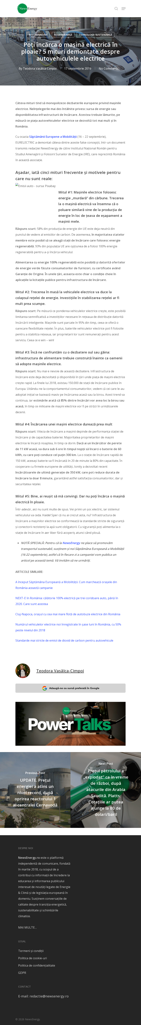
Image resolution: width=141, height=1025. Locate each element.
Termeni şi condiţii (31, 951)
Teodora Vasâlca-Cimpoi (40, 68)
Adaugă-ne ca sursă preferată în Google (74, 688)
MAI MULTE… (27, 927)
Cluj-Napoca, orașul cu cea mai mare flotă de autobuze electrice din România (67, 614)
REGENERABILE (63, 34)
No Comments (109, 68)
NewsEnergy (71, 543)
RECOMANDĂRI (38, 34)
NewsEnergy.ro (29, 858)
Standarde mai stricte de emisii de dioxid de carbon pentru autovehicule (64, 640)
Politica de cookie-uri (32, 958)
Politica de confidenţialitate (36, 965)
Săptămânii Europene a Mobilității (53, 137)
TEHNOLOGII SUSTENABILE (95, 34)
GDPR (22, 973)
